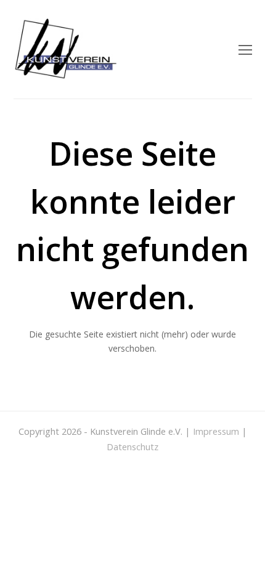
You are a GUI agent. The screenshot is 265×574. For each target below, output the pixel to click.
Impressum (216, 431)
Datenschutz (132, 446)
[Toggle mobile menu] (245, 49)
